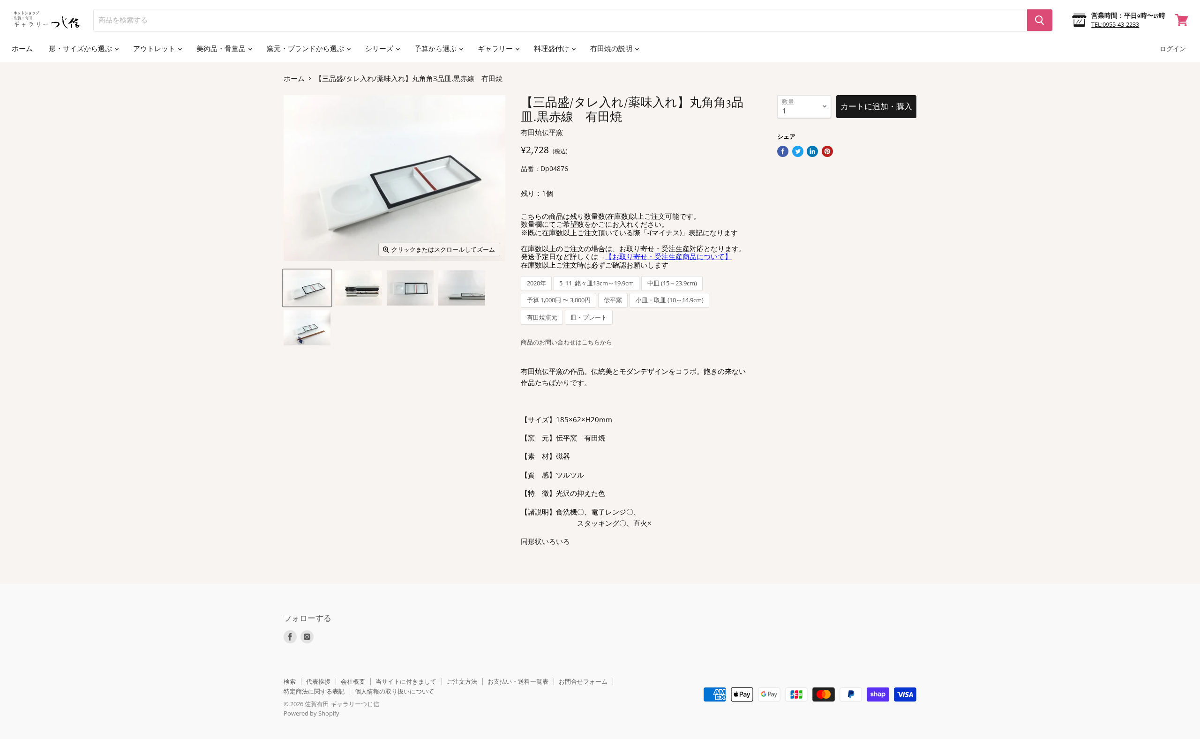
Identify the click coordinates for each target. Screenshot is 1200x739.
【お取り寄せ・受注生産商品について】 (668, 256)
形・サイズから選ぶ (81, 48)
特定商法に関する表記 (314, 691)
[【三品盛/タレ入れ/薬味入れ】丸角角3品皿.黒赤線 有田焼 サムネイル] (307, 287)
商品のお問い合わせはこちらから (566, 342)
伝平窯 (613, 300)
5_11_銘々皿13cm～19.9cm (596, 283)
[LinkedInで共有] (812, 151)
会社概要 (353, 681)
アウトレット (155, 48)
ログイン (1173, 49)
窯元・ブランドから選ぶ (306, 48)
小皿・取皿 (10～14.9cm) (670, 300)
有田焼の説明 (612, 48)
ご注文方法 (462, 681)
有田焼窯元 (542, 317)
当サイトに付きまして (405, 681)
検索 (290, 681)
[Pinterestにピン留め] (827, 151)
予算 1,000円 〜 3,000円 (559, 300)
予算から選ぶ (436, 48)
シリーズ (380, 48)
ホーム (22, 48)
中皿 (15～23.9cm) (672, 283)
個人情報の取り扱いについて (394, 691)
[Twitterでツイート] (797, 151)
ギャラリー (496, 48)
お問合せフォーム (583, 681)
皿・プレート (588, 317)
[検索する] (1039, 20)
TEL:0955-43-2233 (1115, 24)
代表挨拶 (318, 681)
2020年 (536, 283)
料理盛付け (552, 48)
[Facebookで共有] (782, 151)
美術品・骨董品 (221, 48)
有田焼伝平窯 (542, 132)
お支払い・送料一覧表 (518, 681)
